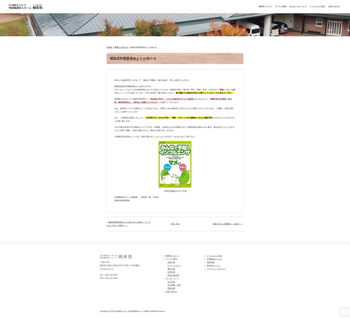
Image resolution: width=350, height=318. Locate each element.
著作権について (213, 265)
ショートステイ (174, 265)
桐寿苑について (265, 6)
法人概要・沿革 (174, 285)
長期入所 (171, 262)
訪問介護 (171, 272)
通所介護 (171, 269)
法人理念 (171, 282)
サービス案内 (281, 6)
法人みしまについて (298, 6)
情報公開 (171, 288)
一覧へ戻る (175, 224)
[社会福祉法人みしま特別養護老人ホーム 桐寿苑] (25, 6)
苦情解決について (214, 259)
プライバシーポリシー (216, 269)
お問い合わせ (334, 6)
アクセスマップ (106, 269)
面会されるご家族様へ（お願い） (227, 224)
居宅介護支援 (173, 275)
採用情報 (211, 262)
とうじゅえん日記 (317, 6)
